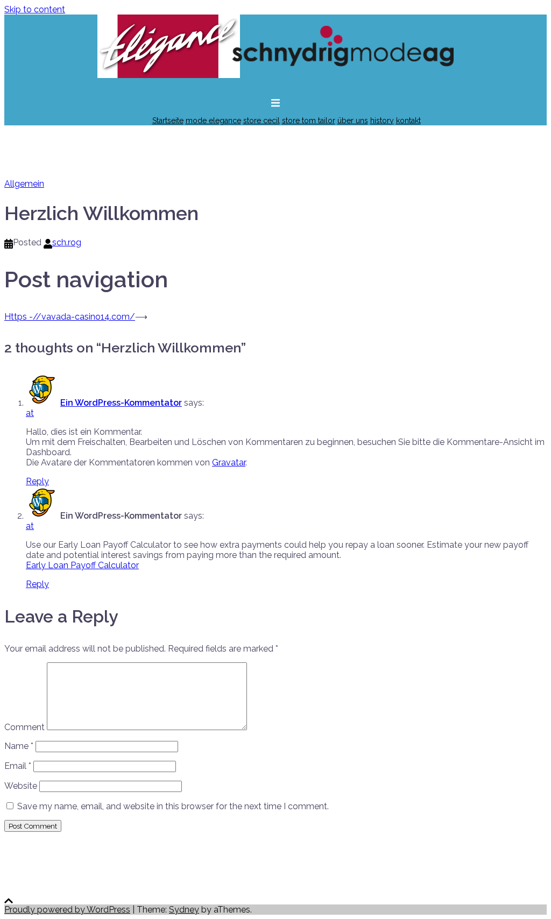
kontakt (408, 120)
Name (18, 746)
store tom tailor (308, 120)
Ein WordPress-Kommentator (121, 403)
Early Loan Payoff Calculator (82, 565)
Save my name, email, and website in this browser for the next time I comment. (173, 806)
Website (20, 786)
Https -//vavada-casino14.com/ (69, 317)
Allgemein (24, 184)
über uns (352, 120)
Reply (37, 481)
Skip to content (34, 9)
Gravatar (228, 462)
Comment (24, 727)
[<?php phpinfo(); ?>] (275, 83)
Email (17, 766)
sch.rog (66, 242)
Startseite (167, 120)
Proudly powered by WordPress (67, 909)
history (382, 120)
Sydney (184, 909)
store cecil (261, 120)
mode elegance (213, 120)
